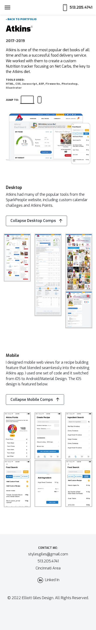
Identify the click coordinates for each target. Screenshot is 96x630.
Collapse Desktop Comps (33, 220)
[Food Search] (17, 484)
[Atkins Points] (17, 436)
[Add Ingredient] (48, 484)
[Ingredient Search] (79, 436)
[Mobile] (40, 99)
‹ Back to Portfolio (21, 19)
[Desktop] (28, 99)
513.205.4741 (48, 561)
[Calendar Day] (79, 309)
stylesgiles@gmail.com (48, 554)
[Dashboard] (17, 257)
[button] (6, 7)
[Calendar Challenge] (79, 262)
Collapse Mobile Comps (32, 399)
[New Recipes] (79, 484)
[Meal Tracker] (48, 274)
